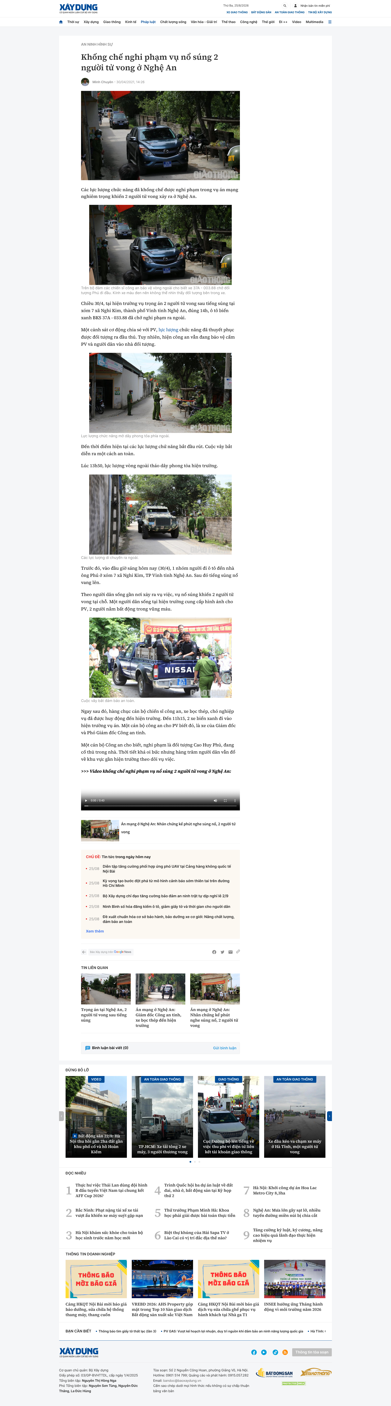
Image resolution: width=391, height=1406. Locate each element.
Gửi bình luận (224, 1048)
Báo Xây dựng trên (101, 952)
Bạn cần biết (78, 1331)
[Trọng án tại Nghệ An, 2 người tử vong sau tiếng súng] (106, 989)
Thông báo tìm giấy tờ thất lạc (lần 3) (127, 1331)
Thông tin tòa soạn (311, 1352)
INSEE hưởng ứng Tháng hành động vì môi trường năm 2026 (293, 1306)
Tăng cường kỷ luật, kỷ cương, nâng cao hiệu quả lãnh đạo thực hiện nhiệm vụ (288, 1235)
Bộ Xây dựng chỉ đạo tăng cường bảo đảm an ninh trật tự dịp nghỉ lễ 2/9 (165, 896)
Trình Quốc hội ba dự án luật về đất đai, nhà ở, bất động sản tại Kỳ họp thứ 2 (198, 1190)
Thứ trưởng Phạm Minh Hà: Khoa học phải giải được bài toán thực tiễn (199, 1212)
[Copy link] (238, 952)
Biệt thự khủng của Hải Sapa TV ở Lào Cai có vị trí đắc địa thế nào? (196, 1235)
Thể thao (229, 22)
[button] (190, 1162)
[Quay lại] (84, 952)
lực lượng (168, 330)
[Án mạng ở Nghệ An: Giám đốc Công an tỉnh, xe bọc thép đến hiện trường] (160, 989)
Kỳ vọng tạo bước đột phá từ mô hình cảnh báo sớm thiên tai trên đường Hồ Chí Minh (166, 883)
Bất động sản (261, 12)
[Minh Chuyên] (85, 82)
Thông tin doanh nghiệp (90, 1254)
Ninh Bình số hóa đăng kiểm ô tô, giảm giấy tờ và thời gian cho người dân (166, 907)
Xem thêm (95, 931)
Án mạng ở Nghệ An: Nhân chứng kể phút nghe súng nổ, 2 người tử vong (214, 1017)
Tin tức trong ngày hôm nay (126, 857)
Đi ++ (283, 22)
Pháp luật (148, 22)
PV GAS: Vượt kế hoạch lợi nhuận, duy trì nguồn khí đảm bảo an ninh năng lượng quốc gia (233, 1331)
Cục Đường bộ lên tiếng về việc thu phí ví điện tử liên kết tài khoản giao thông (228, 1146)
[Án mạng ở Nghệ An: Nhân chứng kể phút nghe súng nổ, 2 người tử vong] (100, 830)
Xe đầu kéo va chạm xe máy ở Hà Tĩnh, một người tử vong (295, 1146)
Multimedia (314, 22)
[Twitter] (222, 952)
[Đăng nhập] (295, 6)
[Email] (230, 952)
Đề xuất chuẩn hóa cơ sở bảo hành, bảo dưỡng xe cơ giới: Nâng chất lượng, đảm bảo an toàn (169, 919)
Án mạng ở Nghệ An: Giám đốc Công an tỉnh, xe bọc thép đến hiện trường (158, 1017)
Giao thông (112, 22)
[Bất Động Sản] (274, 1373)
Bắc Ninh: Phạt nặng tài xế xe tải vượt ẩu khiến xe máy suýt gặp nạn (109, 1212)
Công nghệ (248, 22)
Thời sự (73, 22)
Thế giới (268, 22)
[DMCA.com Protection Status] (293, 1383)
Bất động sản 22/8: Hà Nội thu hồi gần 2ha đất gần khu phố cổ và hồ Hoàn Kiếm (96, 1143)
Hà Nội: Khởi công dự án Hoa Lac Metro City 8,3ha (285, 1190)
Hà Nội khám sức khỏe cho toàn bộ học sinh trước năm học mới (109, 1235)
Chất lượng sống (173, 22)
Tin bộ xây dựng (320, 12)
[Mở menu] (330, 22)
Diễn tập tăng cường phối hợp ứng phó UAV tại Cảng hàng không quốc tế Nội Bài (167, 868)
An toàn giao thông (289, 12)
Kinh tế (130, 22)
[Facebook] (214, 952)
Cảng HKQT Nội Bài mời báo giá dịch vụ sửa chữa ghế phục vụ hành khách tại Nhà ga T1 (228, 1309)
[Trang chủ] (61, 22)
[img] (160, 245)
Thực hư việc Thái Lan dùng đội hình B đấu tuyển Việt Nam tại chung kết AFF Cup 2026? (111, 1190)
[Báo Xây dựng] (78, 8)
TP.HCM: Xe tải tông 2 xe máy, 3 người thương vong (162, 1149)
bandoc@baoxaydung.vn (182, 1380)
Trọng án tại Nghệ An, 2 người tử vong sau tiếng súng (104, 1015)
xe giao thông (237, 12)
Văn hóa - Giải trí (204, 22)
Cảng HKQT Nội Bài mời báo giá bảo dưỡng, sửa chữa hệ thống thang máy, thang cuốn (96, 1309)
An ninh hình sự (97, 44)
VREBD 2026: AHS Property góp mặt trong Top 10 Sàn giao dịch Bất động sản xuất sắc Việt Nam (162, 1309)
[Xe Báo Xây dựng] (316, 1372)
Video (296, 22)
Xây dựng (91, 22)
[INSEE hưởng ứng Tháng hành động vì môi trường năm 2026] (294, 1279)
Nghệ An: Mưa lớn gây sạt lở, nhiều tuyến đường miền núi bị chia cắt (287, 1212)
